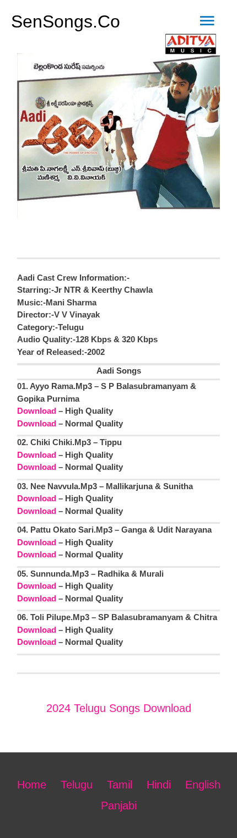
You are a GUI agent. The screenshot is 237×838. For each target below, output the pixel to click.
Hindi (159, 785)
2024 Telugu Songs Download (118, 708)
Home (31, 785)
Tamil (119, 785)
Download (36, 410)
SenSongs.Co (65, 21)
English (202, 785)
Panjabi (119, 805)
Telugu (77, 785)
